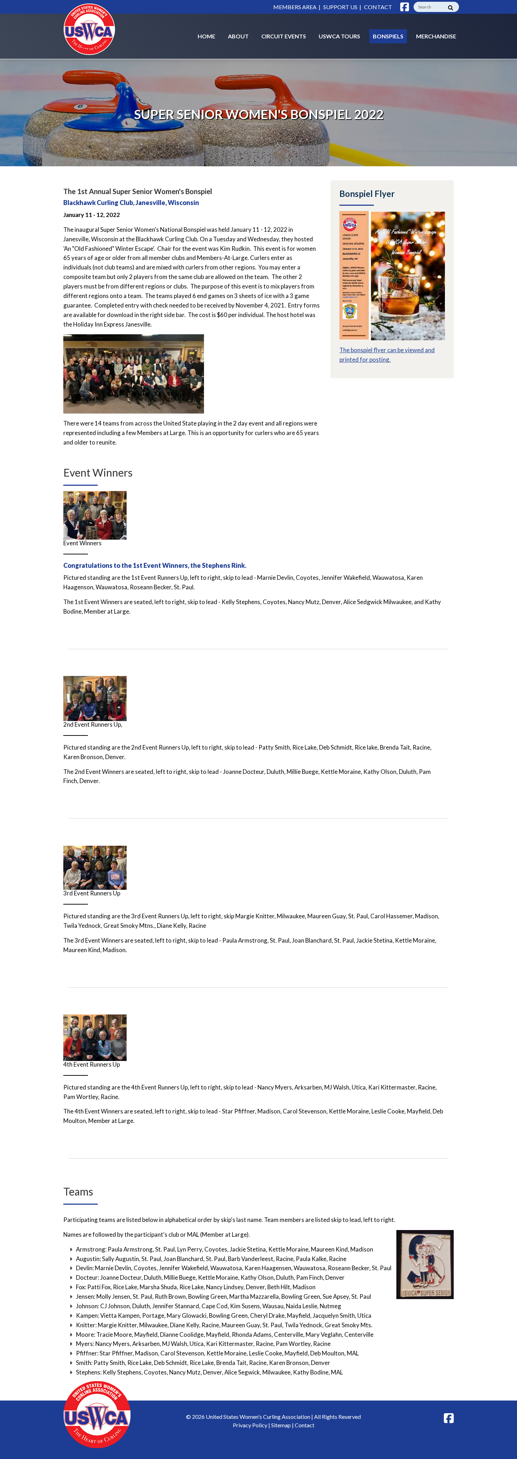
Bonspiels (388, 36)
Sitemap (281, 1425)
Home (206, 36)
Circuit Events (283, 36)
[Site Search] (451, 7)
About (238, 36)
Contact (378, 7)
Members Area (295, 7)
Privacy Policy (250, 1425)
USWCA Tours (339, 36)
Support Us (340, 7)
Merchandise (436, 36)
